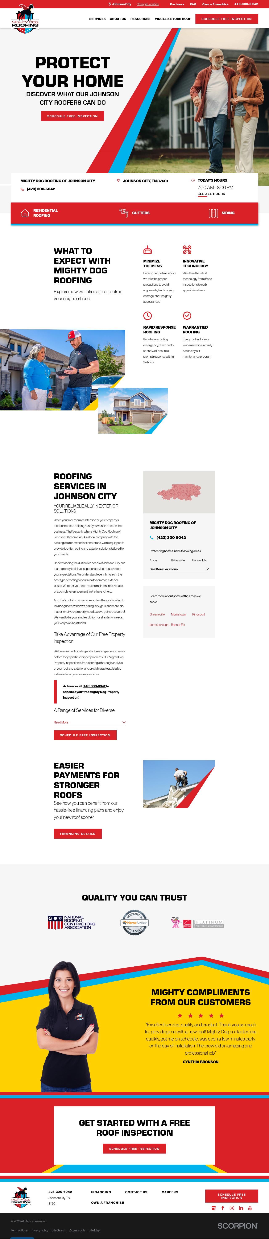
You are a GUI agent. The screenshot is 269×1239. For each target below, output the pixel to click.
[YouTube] (250, 1208)
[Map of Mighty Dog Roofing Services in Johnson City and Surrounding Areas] (179, 492)
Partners (177, 4)
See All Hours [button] (211, 194)
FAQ (193, 4)
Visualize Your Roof (173, 19)
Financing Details (78, 833)
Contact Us (136, 1192)
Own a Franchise (215, 4)
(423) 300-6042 (41, 189)
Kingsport (198, 614)
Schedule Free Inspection (227, 19)
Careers (170, 1192)
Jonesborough (159, 625)
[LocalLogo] (25, 19)
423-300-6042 (246, 4)
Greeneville (157, 614)
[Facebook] (222, 1208)
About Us (118, 19)
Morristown (178, 614)
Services (97, 19)
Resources (141, 19)
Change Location (148, 4)
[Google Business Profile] (213, 1208)
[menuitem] (97, 19)
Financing (101, 1192)
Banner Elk (178, 625)
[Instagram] (232, 1208)
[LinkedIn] (241, 1208)
